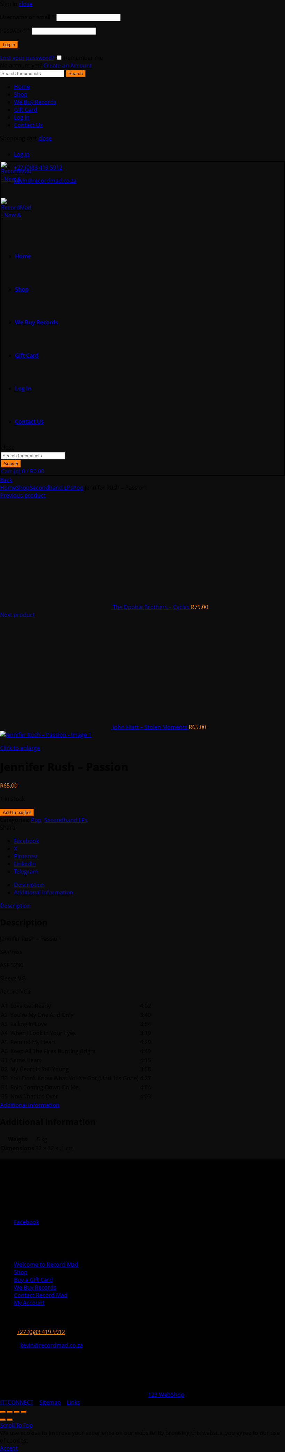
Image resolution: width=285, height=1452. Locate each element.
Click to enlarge (20, 748)
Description (15, 905)
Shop (20, 94)
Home (22, 86)
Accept (9, 1448)
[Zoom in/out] (23, 1412)
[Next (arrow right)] (10, 1420)
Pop (78, 487)
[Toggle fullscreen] (16, 1412)
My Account (29, 1303)
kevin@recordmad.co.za (45, 180)
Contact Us (28, 125)
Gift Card (25, 109)
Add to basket (17, 812)
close (25, 4)
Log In (22, 117)
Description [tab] (29, 885)
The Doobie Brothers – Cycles (152, 607)
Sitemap (50, 1402)
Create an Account (67, 65)
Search (75, 73)
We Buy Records (35, 102)
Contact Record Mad (40, 1295)
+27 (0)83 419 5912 (38, 167)
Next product (17, 614)
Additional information (29, 1105)
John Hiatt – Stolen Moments (151, 727)
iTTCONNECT (16, 1402)
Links (73, 1402)
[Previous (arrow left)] (3, 1420)
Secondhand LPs (51, 487)
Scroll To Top (16, 1425)
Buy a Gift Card (33, 1280)
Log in (9, 44)
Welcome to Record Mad (46, 1264)
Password (15, 30)
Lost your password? (27, 58)
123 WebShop (166, 1394)
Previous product (23, 495)
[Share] (10, 1412)
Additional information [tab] (43, 892)
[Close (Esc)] (3, 1412)
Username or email (27, 17)
